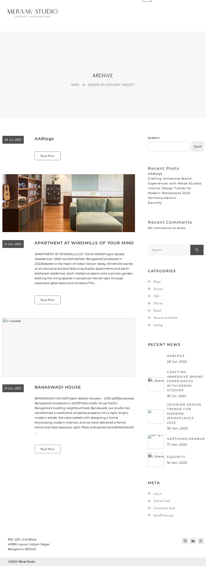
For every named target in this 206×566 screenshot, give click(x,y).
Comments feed (164, 508)
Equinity (155, 203)
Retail (157, 310)
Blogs (157, 282)
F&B (156, 296)
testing (158, 325)
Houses (158, 289)
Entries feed (162, 501)
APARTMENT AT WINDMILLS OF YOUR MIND (84, 243)
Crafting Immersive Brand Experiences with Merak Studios (185, 381)
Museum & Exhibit (165, 318)
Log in (158, 493)
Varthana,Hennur (162, 198)
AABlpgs (44, 138)
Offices (158, 303)
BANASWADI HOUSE (58, 387)
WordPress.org (163, 515)
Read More (48, 156)
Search (154, 138)
